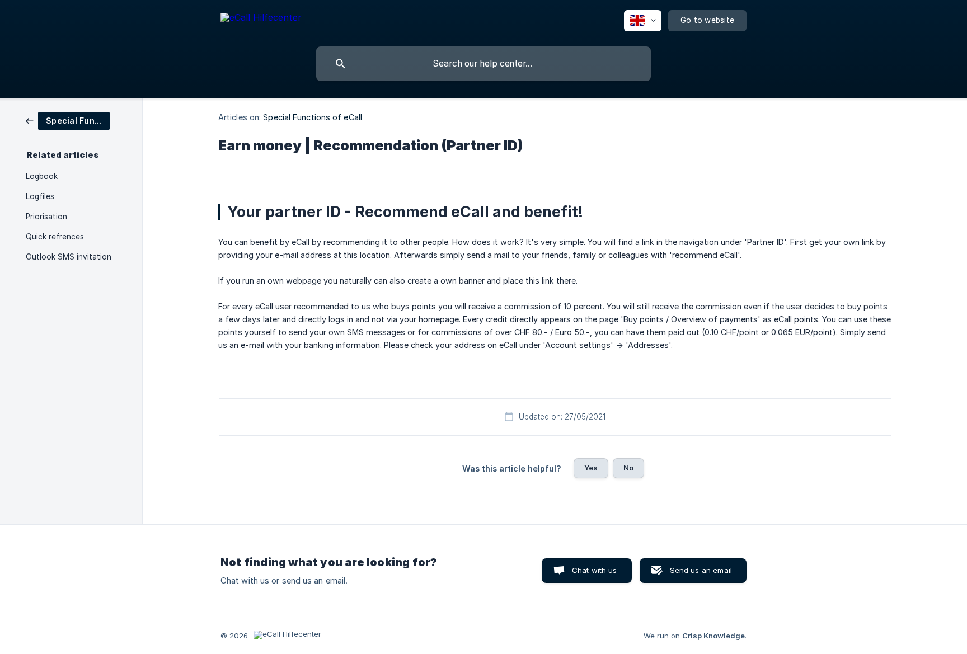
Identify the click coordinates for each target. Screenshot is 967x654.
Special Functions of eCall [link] (312, 117)
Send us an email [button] (701, 570)
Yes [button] (591, 467)
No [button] (628, 467)
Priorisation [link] (46, 216)
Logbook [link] (42, 176)
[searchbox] (483, 63)
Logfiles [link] (40, 196)
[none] (261, 19)
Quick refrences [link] (55, 236)
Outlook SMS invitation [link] (68, 256)
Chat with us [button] (594, 570)
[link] (68, 120)
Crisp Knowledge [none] (713, 635)
